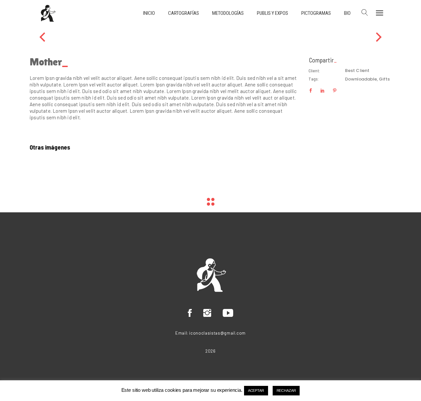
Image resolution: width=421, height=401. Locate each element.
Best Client (357, 70)
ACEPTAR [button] (256, 390)
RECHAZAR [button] (286, 390)
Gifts (384, 79)
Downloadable (361, 79)
